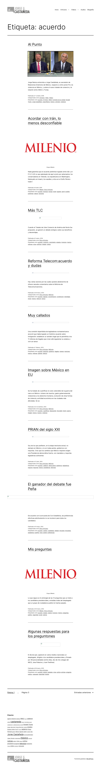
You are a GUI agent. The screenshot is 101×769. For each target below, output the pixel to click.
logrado (59, 191)
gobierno (51, 351)
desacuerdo (53, 411)
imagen (30, 413)
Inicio (57, 10)
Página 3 (25, 692)
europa (50, 191)
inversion (63, 242)
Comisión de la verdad (59, 100)
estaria (50, 613)
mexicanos (17, 738)
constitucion (60, 296)
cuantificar (46, 411)
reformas (53, 467)
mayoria (30, 467)
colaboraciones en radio (18, 724)
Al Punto (35, 44)
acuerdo (40, 100)
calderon (45, 465)
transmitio (29, 743)
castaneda (16, 721)
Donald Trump (28, 724)
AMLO (50, 100)
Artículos (63, 10)
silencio (45, 353)
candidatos (51, 530)
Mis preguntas (40, 549)
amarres (13, 718)
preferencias (51, 532)
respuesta (35, 674)
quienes (40, 353)
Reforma (51, 294)
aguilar (9, 718)
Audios (83, 10)
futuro (20, 729)
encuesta (61, 530)
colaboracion (10, 724)
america (18, 718)
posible (67, 191)
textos (43, 298)
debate (57, 530)
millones (30, 244)
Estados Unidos (11, 729)
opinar (14, 741)
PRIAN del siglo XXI (44, 429)
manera (62, 351)
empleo (45, 613)
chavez (22, 722)
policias (63, 672)
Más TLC (35, 210)
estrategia (67, 296)
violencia (63, 102)
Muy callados (39, 315)
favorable (59, 411)
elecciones (13, 727)
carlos (8, 722)
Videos (73, 10)
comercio (45, 242)
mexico (52, 102)
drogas (8, 727)
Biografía (90, 10)
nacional (30, 738)
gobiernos (59, 465)
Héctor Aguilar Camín (21, 731)
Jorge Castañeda (37, 102)
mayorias (35, 467)
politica (25, 741)
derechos (45, 351)
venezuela (21, 746)
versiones (41, 193)
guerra (69, 411)
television (23, 743)
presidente (10, 743)
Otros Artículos (48, 189)
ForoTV (17, 729)
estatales (50, 672)
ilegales (57, 351)
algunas (45, 296)
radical (36, 193)
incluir (29, 298)
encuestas (68, 530)
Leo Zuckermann (28, 734)
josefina (37, 532)
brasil (26, 718)
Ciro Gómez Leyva (28, 722)
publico (30, 615)
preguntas (65, 613)
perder (45, 532)
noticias (10, 741)
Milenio (41, 189)
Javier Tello (30, 731)
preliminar (30, 193)
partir (63, 191)
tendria (47, 674)
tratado (44, 244)
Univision (42, 97)
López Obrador (11, 738)
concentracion (52, 296)
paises (21, 741)
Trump (8, 746)
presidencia (47, 467)
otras (34, 244)
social (40, 615)
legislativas (66, 465)
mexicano (67, 351)
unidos (49, 244)
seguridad (35, 615)
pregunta (68, 672)
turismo (39, 413)
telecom (39, 298)
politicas (39, 244)
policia (59, 672)
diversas (45, 191)
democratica (52, 465)
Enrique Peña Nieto (20, 727)
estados (58, 242)
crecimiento (52, 242)
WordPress (90, 759)
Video (47, 97)
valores (45, 615)
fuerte (64, 411)
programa (16, 743)
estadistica (31, 532)
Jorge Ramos (46, 102)
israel (54, 191)
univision (57, 102)
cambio (45, 530)
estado (25, 727)
